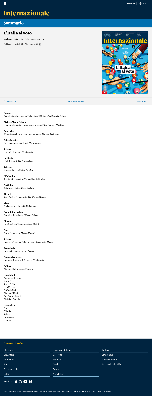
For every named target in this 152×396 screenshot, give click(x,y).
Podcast (105, 350)
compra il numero (76, 101)
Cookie (108, 391)
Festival (7, 364)
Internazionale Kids (111, 364)
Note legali (101, 391)
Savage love (107, 355)
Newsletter (58, 374)
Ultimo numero (109, 360)
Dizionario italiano (62, 350)
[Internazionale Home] (14, 343)
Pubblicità (58, 360)
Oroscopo (57, 355)
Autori (56, 369)
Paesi (55, 364)
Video (6, 374)
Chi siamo (8, 350)
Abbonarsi (131, 3)
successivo (141, 101)
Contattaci (9, 355)
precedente (11, 101)
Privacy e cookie (11, 369)
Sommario (9, 360)
